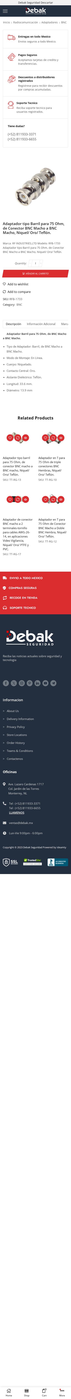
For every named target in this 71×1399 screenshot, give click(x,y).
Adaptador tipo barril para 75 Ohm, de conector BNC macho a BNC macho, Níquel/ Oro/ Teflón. (18, 466)
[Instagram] (22, 683)
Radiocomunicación (25, 22)
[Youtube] (45, 683)
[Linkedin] (37, 683)
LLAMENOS (16, 812)
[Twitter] (14, 683)
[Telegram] (53, 683)
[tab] (13, 324)
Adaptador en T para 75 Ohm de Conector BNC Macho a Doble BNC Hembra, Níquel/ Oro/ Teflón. (52, 528)
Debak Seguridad (32, 847)
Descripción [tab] (13, 324)
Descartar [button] (47, 2)
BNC (64, 22)
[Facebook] (6, 683)
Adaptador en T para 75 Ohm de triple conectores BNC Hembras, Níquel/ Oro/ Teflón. (51, 466)
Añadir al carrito (37, 273)
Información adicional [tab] (41, 324)
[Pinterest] (30, 683)
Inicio (6, 22)
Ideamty (61, 847)
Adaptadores (49, 22)
